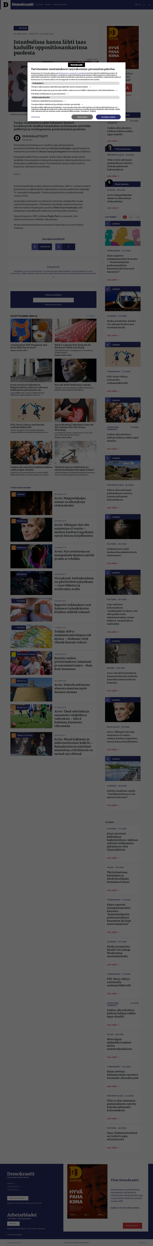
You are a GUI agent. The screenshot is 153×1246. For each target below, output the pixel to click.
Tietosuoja (35, 117)
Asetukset (82, 117)
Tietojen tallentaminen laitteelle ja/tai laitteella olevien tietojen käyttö (59, 87)
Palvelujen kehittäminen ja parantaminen (48, 94)
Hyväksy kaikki (108, 117)
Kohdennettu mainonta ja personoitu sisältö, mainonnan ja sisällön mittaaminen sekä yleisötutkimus (73, 90)
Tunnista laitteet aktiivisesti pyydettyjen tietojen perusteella (55, 104)
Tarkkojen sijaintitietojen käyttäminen (47, 101)
